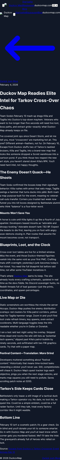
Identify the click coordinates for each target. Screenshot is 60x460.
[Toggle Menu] (3, 5)
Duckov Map (20, 275)
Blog (24, 8)
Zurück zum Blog (51, 458)
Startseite (27, 1)
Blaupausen (28, 5)
